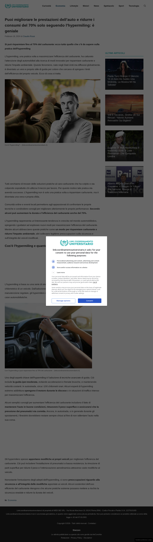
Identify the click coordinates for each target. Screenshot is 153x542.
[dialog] (76, 271)
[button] (76, 272)
